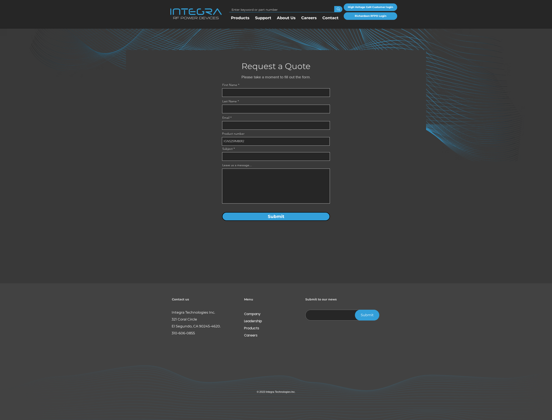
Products (251, 328)
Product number (233, 133)
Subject (227, 148)
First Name (229, 84)
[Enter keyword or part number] (338, 9)
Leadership (253, 321)
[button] (286, 16)
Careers (250, 335)
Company (252, 313)
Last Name (229, 101)
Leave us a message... (237, 165)
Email (225, 117)
